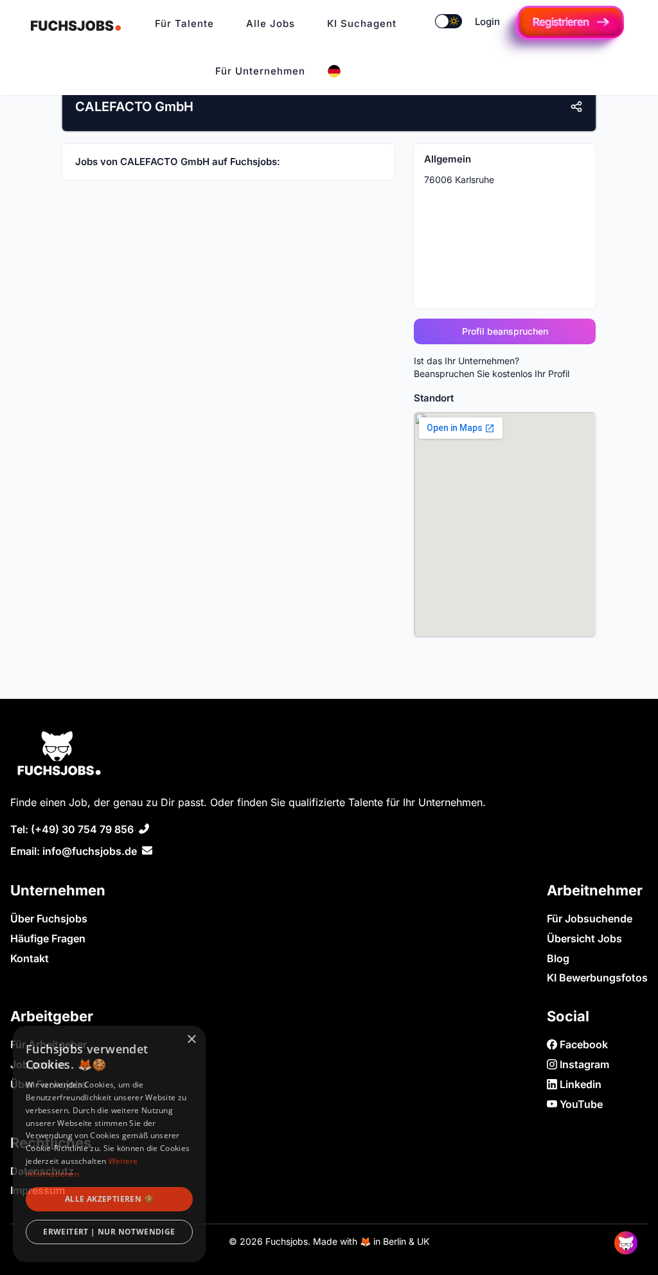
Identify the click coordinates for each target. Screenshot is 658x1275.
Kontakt (29, 958)
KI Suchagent (361, 23)
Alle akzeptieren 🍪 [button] (109, 1198)
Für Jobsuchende (589, 918)
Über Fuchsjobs (48, 918)
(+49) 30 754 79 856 (82, 829)
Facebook (582, 1044)
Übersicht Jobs (584, 938)
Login (487, 21)
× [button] (191, 1039)
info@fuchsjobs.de (89, 851)
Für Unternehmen (260, 71)
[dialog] (109, 1144)
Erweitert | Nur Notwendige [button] (109, 1231)
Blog (558, 958)
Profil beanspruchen (505, 331)
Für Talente (184, 23)
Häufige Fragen (47, 938)
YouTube (580, 1104)
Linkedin (579, 1084)
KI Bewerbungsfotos (597, 977)
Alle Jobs (270, 23)
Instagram (583, 1064)
